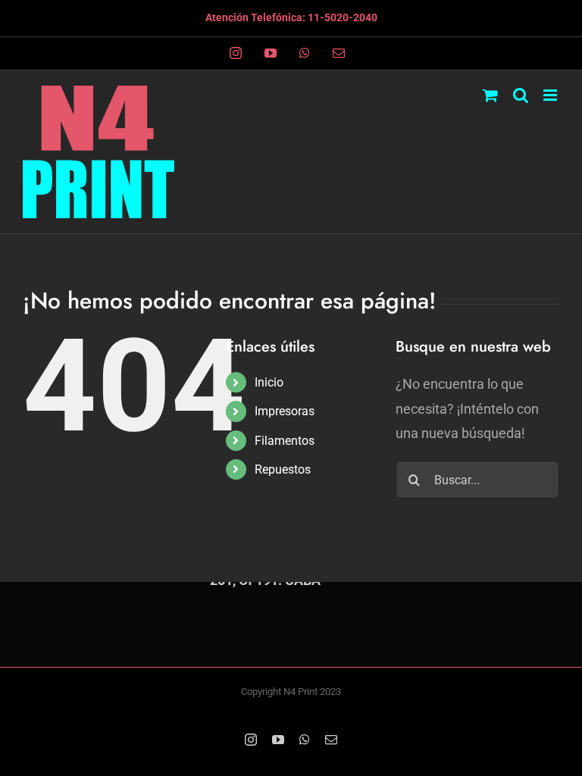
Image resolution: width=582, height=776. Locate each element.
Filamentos (284, 440)
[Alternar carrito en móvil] (490, 95)
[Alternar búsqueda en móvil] (520, 95)
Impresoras (284, 411)
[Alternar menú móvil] (551, 95)
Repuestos (283, 469)
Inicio (269, 382)
